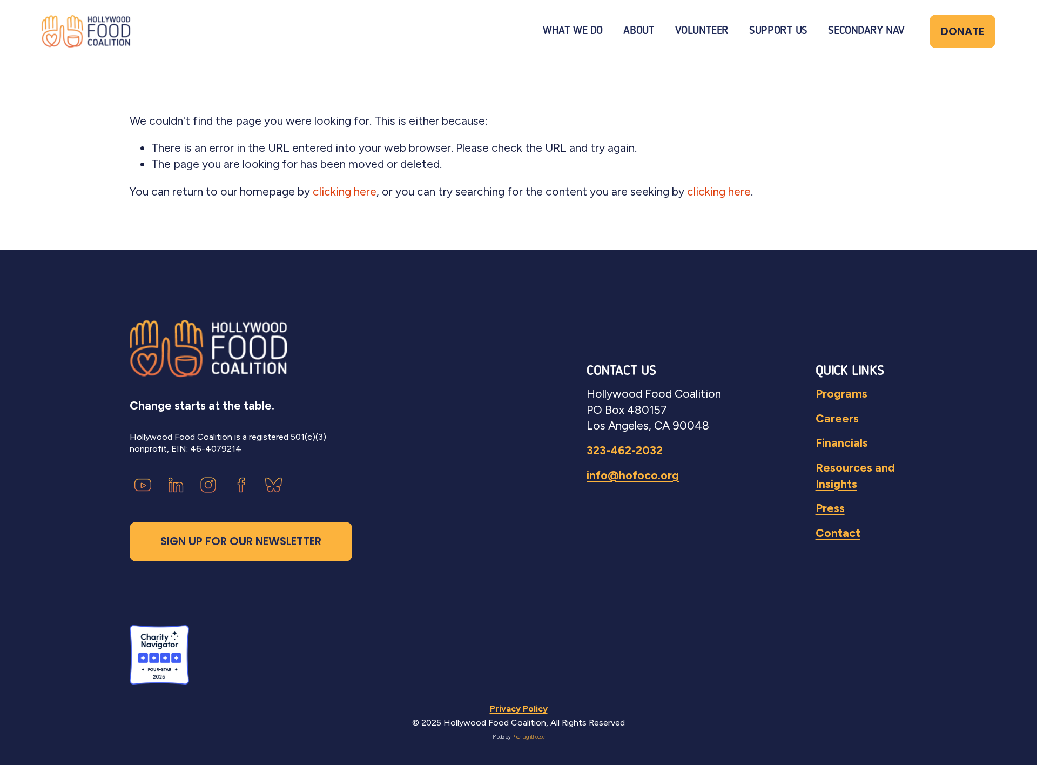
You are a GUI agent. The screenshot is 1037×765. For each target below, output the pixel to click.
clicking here (344, 191)
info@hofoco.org (633, 475)
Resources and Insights (855, 476)
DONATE (963, 31)
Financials (842, 442)
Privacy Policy (519, 708)
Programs (841, 393)
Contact (838, 533)
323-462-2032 (625, 450)
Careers (837, 418)
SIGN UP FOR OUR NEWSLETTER (240, 541)
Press (830, 508)
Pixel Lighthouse (528, 737)
